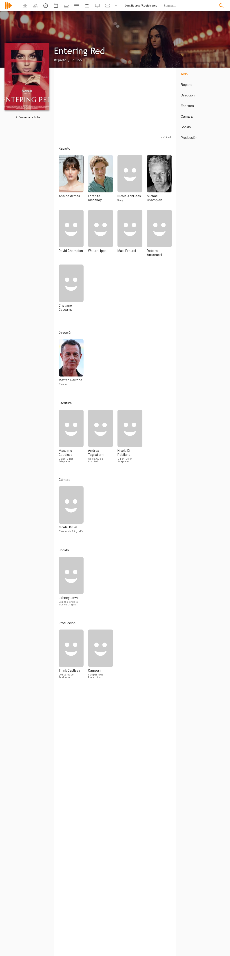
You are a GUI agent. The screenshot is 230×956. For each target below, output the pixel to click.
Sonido (186, 127)
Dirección (188, 95)
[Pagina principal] (8, 8)
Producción (189, 137)
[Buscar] (221, 5)
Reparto (186, 85)
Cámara (186, 116)
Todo (184, 74)
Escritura (187, 106)
